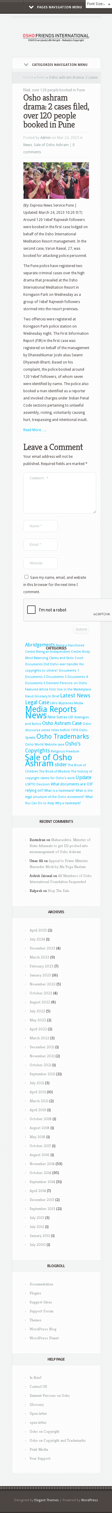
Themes (36, 1320)
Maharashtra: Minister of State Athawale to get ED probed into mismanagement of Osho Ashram (60, 845)
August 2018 (40, 1127)
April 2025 (38, 930)
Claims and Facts (61, 658)
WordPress (89, 1500)
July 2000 (38, 1244)
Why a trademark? (68, 803)
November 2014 (42, 1163)
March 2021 (39, 1100)
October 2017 (40, 1145)
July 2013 (37, 1217)
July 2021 (37, 1082)
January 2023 (40, 975)
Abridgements (40, 645)
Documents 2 (35, 677)
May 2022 (38, 1020)
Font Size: (95, 3)
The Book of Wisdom (54, 771)
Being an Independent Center (58, 652)
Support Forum (41, 1311)
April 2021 (38, 1091)
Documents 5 (35, 683)
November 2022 (43, 984)
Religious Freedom (65, 751)
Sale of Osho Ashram (51, 145)
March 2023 (39, 957)
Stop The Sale (58, 890)
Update (83, 777)
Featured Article (36, 689)
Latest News (75, 695)
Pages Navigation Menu (59, 7)
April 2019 (38, 1109)
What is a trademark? (59, 791)
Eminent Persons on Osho (66, 683)
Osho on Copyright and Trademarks (58, 1440)
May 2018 (37, 1136)
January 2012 (40, 1235)
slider (61, 764)
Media (78, 703)
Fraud (29, 696)
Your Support (40, 1458)
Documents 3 (56, 677)
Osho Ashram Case (62, 723)
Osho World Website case (44, 744)
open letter (38, 1422)
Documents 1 (69, 671)
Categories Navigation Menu (60, 65)
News (41, 77)
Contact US (38, 1386)
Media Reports (51, 709)
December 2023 (42, 948)
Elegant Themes (46, 1500)
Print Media (39, 1449)
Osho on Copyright (44, 1431)
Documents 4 (77, 677)
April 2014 (38, 1190)
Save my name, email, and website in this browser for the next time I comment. (54, 584)
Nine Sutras (57, 717)
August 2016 (40, 1154)
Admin (45, 138)
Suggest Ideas (41, 1302)
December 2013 (42, 1199)
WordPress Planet (44, 1338)
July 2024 (37, 939)
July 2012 (37, 1226)
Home (28, 77)
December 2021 (42, 1046)
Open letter (38, 1413)
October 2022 (41, 993)
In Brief (53, 696)
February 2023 (41, 966)
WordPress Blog (43, 1329)
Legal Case (37, 702)
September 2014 (42, 1181)
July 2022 (37, 1011)
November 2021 (42, 1055)
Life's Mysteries (61, 703)
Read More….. (34, 430)
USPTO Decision (37, 784)
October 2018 (41, 1118)
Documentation (41, 1284)
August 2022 (40, 1002)
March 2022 (39, 1038)
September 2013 (42, 1208)
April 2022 (38, 1029)
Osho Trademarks (62, 736)
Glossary (40, 696)
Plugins (35, 1293)
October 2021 (40, 1064)
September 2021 (42, 1073)
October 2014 (40, 1172)
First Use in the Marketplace (70, 689)
